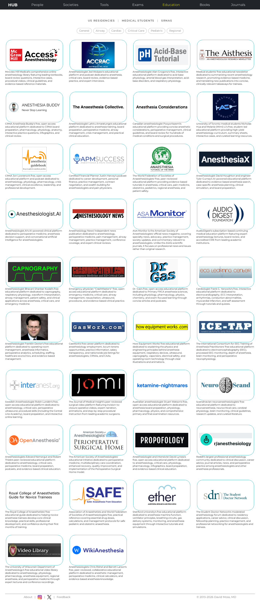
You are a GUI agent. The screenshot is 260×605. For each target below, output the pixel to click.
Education (171, 5)
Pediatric (157, 30)
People (37, 5)
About (28, 597)
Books (205, 5)
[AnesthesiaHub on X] (49, 597)
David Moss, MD (225, 597)
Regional (175, 30)
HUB (13, 4)
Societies (70, 5)
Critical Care (136, 30)
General (84, 30)
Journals (238, 5)
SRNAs (166, 20)
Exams (137, 5)
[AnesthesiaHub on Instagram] (40, 597)
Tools (104, 5)
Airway (100, 30)
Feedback (63, 597)
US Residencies (101, 20)
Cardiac (116, 30)
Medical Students (138, 20)
